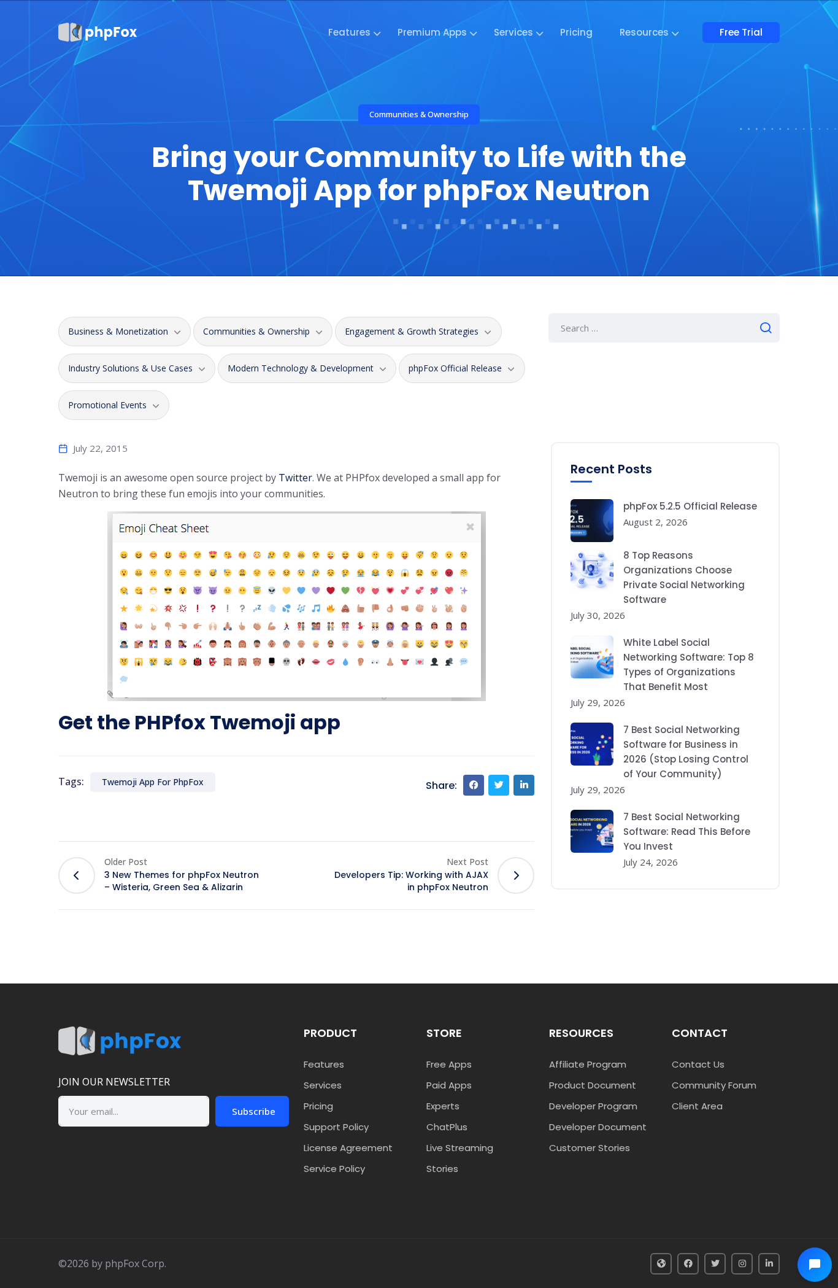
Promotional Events (107, 405)
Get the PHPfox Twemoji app (199, 722)
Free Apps (449, 1064)
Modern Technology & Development (301, 368)
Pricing (576, 32)
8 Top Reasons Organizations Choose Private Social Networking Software (684, 577)
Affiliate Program (587, 1064)
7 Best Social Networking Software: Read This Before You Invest (686, 831)
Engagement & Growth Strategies (412, 331)
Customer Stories (589, 1147)
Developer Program (593, 1106)
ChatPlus (446, 1126)
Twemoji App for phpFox (153, 782)
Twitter (295, 477)
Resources (644, 32)
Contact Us (698, 1064)
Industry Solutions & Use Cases (130, 368)
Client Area (697, 1106)
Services (513, 32)
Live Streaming (459, 1147)
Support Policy (336, 1126)
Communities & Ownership (419, 114)
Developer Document (598, 1126)
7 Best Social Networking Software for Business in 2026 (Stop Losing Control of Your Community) (685, 751)
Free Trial (741, 32)
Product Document (592, 1085)
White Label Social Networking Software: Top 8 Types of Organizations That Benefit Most (688, 664)
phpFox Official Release (455, 368)
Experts (442, 1106)
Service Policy (334, 1168)
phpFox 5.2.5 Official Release (690, 506)
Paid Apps (449, 1085)
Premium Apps (432, 32)
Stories (442, 1168)
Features (349, 32)
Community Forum (714, 1085)
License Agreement (348, 1147)
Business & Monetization (118, 331)
